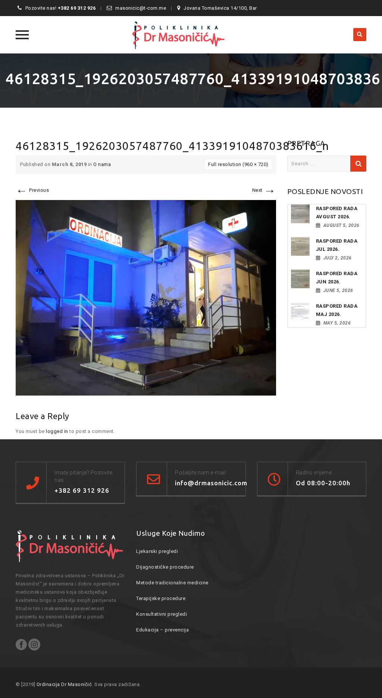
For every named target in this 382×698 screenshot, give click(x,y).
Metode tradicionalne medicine (172, 582)
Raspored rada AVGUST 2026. (337, 212)
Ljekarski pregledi (157, 551)
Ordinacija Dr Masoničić (64, 684)
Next (264, 190)
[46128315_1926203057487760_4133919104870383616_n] (146, 297)
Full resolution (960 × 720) (238, 164)
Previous (32, 190)
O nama (102, 164)
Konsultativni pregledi (161, 614)
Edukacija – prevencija (162, 630)
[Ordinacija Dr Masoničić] (191, 34)
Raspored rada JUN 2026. (337, 278)
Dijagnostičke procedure (165, 567)
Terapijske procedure (160, 598)
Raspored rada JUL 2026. (337, 245)
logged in (57, 431)
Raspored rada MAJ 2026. (337, 310)
